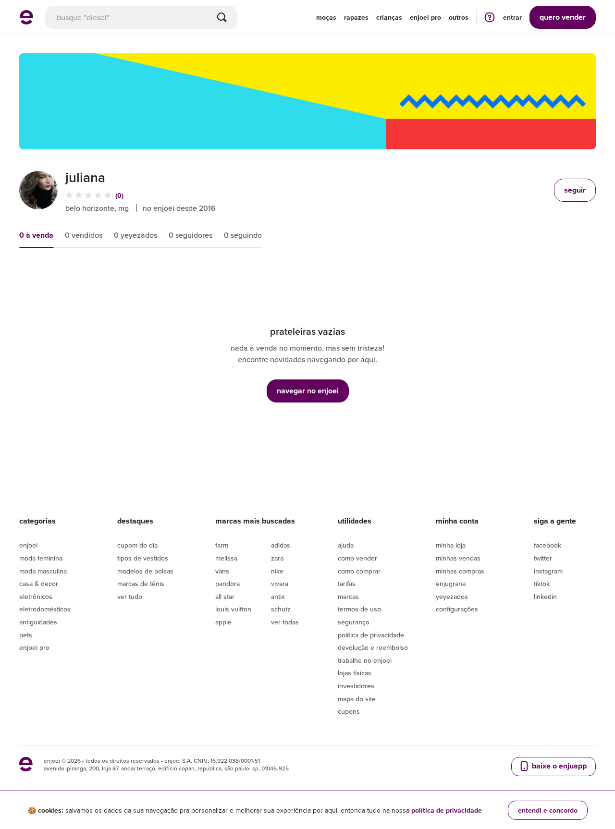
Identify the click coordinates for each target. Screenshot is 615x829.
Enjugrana (451, 583)
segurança (353, 622)
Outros (458, 17)
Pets (25, 635)
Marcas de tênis (140, 583)
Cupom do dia (137, 545)
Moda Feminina (40, 558)
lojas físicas (354, 673)
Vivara (279, 583)
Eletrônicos (35, 596)
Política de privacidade (371, 635)
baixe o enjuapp (558, 765)
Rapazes (356, 17)
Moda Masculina (43, 571)
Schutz (281, 609)
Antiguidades (38, 622)
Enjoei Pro (34, 647)
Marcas (348, 596)
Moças (326, 17)
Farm (221, 545)
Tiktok (542, 583)
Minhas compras (460, 571)
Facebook (547, 545)
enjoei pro (425, 17)
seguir (575, 189)
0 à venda (36, 235)
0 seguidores (190, 235)
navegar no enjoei (308, 390)
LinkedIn (545, 596)
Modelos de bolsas (145, 571)
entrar (512, 17)
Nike (277, 571)
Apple (223, 622)
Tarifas (347, 583)
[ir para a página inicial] (26, 21)
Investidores (356, 686)
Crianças (389, 17)
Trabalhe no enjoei (365, 660)
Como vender (357, 558)
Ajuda (346, 545)
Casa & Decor (38, 583)
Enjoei (28, 545)
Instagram (548, 571)
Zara (277, 558)
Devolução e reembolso (373, 647)
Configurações (457, 609)
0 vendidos (83, 235)
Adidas (280, 545)
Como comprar (359, 571)
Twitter (543, 558)
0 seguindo (243, 235)
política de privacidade (446, 810)
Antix (278, 596)
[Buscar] (222, 17)
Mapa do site (357, 699)
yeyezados (452, 596)
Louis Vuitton (233, 609)
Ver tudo (129, 596)
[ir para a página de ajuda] (489, 17)
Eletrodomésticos (45, 609)
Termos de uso (359, 609)
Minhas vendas (458, 558)
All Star (224, 596)
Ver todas (285, 622)
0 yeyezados (135, 235)
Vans (222, 571)
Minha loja (451, 545)
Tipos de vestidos (142, 558)
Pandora (227, 583)
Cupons (349, 711)
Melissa (226, 558)
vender (563, 17)
